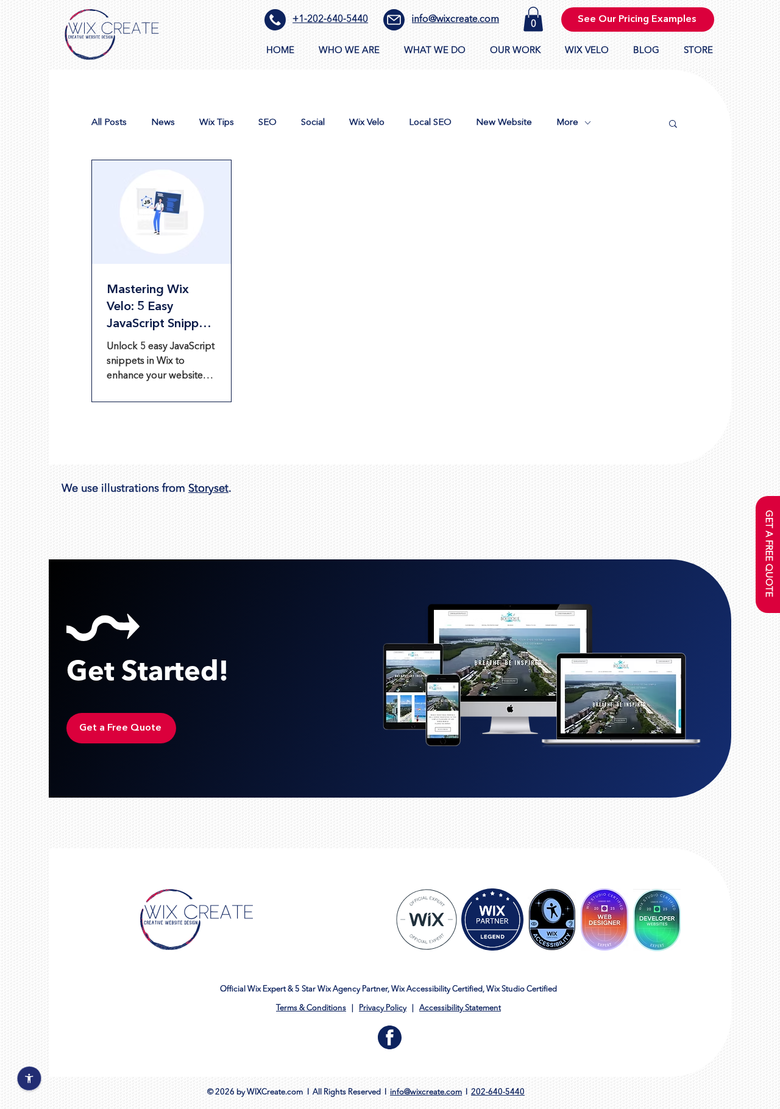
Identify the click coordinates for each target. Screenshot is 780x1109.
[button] (533, 19)
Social (313, 122)
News (163, 122)
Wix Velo (367, 122)
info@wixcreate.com (455, 19)
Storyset (208, 488)
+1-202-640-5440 (330, 19)
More (567, 122)
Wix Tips (216, 122)
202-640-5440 (498, 1092)
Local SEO (430, 122)
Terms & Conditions (311, 1008)
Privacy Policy (382, 1008)
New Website (504, 122)
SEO (267, 122)
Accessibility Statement (460, 1008)
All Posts (109, 122)
